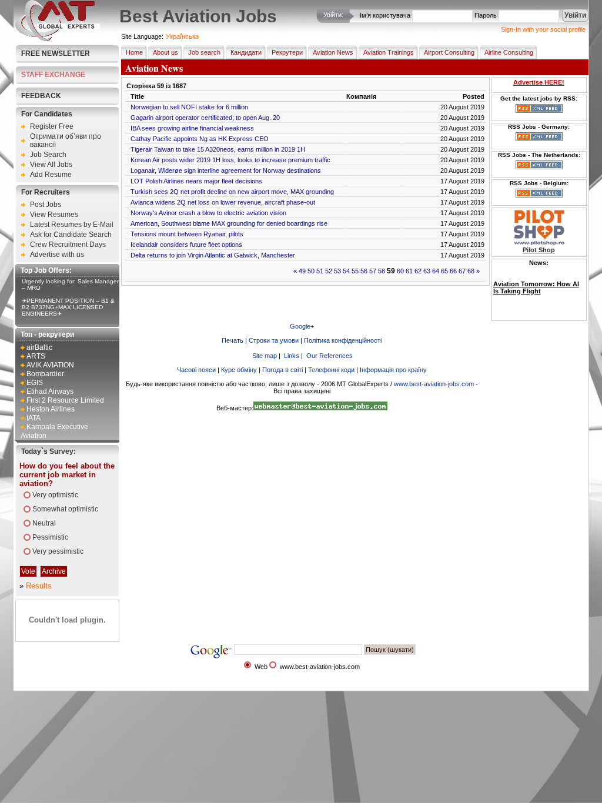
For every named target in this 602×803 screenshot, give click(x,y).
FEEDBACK (41, 96)
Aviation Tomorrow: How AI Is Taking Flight (536, 287)
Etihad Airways (49, 391)
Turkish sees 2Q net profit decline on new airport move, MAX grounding (232, 191)
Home (134, 52)
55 (355, 271)
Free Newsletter (55, 53)
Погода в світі (282, 369)
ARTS (35, 356)
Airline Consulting (508, 52)
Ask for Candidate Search (71, 234)
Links (291, 355)
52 (328, 271)
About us (165, 52)
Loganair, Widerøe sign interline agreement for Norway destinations (226, 170)
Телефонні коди (331, 369)
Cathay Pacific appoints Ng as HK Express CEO (200, 138)
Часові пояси (196, 369)
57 (372, 271)
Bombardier (45, 374)
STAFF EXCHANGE (53, 75)
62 (418, 271)
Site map (264, 355)
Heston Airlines (50, 409)
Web (261, 666)
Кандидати (246, 52)
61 (409, 271)
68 (470, 271)
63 (426, 271)
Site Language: (142, 36)
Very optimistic (55, 495)
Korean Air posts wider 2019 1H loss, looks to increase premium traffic (230, 159)
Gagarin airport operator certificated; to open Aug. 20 (205, 117)
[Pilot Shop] (539, 242)
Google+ (302, 326)
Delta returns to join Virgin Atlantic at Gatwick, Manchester (213, 255)
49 (302, 271)
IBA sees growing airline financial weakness (192, 128)
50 (311, 271)
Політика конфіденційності (343, 340)
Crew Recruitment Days (68, 244)
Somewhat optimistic (65, 509)
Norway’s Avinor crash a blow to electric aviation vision (208, 212)
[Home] (57, 38)
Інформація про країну (393, 369)
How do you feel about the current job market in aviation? (67, 474)
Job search (204, 52)
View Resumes (54, 214)
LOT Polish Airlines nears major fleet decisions (196, 181)
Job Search (48, 154)
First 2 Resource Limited (65, 400)
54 (346, 271)
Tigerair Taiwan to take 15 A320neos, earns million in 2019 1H (218, 149)
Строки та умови (274, 340)
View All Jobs (51, 164)
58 (381, 271)
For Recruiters (45, 192)
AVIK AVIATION (50, 365)
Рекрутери (287, 52)
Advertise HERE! (538, 82)
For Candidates (46, 114)
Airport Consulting (449, 52)
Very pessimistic (57, 551)
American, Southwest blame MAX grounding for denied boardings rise (229, 223)
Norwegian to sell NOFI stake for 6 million (189, 107)
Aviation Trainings (388, 52)
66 (453, 271)
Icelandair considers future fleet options (186, 244)
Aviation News (333, 52)
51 (319, 271)
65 (444, 271)
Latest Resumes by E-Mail (71, 224)
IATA (33, 418)
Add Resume (51, 174)
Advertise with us (57, 254)
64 (435, 271)
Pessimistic (50, 537)
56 (363, 271)
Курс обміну (239, 369)
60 (400, 271)
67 (462, 271)
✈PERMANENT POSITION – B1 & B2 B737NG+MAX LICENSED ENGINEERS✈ (68, 307)
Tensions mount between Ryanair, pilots (187, 233)
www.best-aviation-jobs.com (434, 383)
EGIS (34, 383)
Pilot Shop (539, 249)
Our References (329, 355)
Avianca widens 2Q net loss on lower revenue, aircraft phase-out (223, 202)
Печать (232, 340)
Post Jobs (45, 204)
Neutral (44, 523)
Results (39, 585)
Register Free (51, 126)
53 (337, 271)
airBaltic (39, 347)
